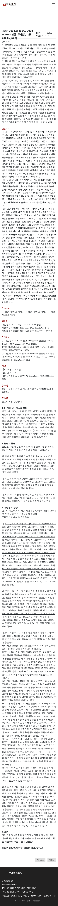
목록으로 (40, 860)
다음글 (51, 860)
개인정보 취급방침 (15, 873)
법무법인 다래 (9, 4)
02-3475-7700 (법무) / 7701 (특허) (21, 888)
